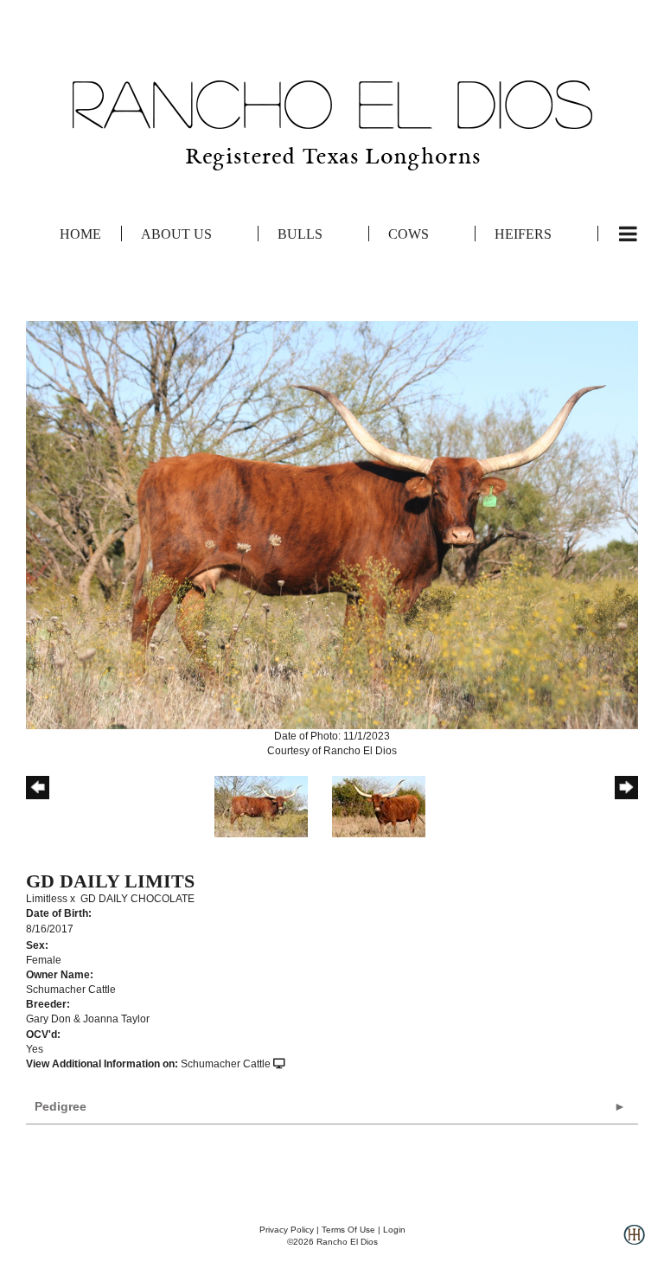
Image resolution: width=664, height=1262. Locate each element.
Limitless (46, 899)
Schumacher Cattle (226, 1064)
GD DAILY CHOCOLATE (137, 899)
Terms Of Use (348, 1229)
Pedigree (60, 1106)
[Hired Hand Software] (634, 1241)
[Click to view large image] (332, 524)
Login (394, 1229)
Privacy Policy (286, 1229)
